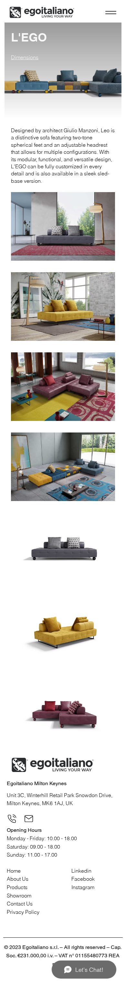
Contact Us (20, 903)
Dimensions (24, 57)
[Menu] (110, 12)
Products (17, 887)
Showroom (19, 895)
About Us (17, 879)
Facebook (83, 879)
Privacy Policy (23, 912)
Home (14, 871)
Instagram (82, 887)
